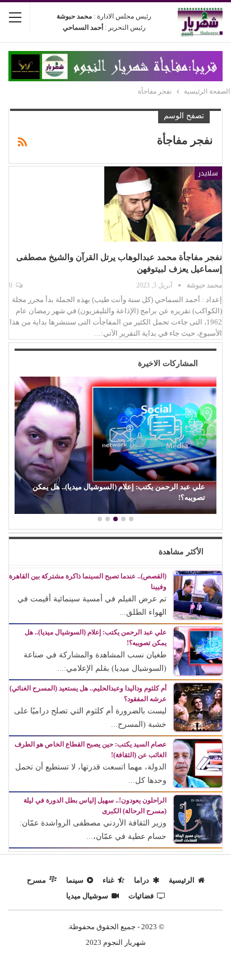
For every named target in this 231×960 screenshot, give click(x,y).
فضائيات (141, 896)
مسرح (36, 880)
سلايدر (208, 173)
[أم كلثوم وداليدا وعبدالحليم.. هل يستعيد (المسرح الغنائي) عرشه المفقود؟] (198, 706)
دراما (141, 880)
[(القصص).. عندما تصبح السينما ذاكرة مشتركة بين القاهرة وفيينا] (198, 594)
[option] (115, 447)
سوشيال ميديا (87, 896)
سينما (75, 880)
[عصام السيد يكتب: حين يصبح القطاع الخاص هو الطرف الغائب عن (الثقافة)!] (198, 762)
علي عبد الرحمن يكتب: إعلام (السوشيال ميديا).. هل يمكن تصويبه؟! (119, 492)
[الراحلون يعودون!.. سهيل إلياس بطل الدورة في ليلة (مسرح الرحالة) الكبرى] (198, 818)
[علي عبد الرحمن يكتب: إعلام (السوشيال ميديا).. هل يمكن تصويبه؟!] (115, 445)
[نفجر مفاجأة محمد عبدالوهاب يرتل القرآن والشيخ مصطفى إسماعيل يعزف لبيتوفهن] (163, 204)
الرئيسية (182, 880)
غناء (108, 880)
